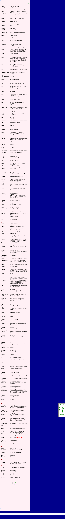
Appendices (62, 414)
